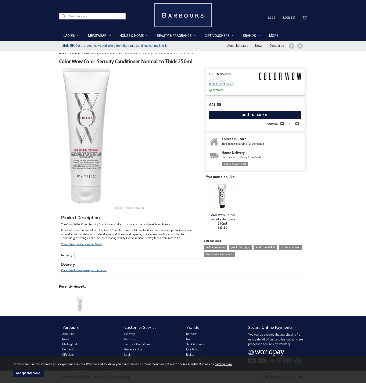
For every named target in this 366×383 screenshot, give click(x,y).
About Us (68, 334)
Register (289, 17)
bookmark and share (219, 254)
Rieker (190, 354)
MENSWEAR (97, 36)
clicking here (223, 364)
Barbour (191, 334)
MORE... (274, 36)
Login (272, 17)
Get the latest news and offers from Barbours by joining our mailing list (115, 45)
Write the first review (221, 84)
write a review (290, 247)
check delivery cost (235, 164)
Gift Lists (68, 354)
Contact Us (276, 45)
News (258, 45)
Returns (129, 339)
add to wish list (265, 247)
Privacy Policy (133, 349)
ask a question (215, 247)
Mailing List (69, 344)
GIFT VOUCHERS (217, 36)
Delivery (66, 255)
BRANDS (249, 36)
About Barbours (237, 45)
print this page (240, 247)
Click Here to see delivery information (84, 270)
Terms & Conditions (137, 344)
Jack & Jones (195, 344)
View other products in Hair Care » (81, 244)
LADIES (69, 36)
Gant (189, 339)
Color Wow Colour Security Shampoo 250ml (222, 219)
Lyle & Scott (194, 349)
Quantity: (272, 123)
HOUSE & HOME (131, 36)
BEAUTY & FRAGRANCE (174, 36)
